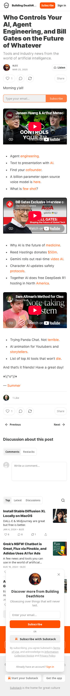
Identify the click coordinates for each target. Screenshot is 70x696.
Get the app (54, 678)
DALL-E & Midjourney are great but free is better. (24, 523)
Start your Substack (24, 678)
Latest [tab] (18, 500)
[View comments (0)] (20, 78)
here (36, 182)
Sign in (62, 5)
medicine (53, 245)
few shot (29, 189)
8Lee (15, 65)
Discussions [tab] (33, 500)
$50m (52, 252)
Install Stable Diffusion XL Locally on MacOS (24, 513)
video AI (57, 259)
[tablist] (20, 452)
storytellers (18, 352)
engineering (29, 156)
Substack (16, 688)
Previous (15, 424)
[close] (59, 574)
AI (51, 163)
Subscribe (47, 5)
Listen (61, 67)
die (58, 359)
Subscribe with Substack (38, 639)
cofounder (33, 170)
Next (57, 424)
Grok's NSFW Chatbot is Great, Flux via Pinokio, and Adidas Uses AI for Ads (24, 548)
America (42, 283)
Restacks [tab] (28, 452)
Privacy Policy (47, 655)
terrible (53, 340)
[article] (35, 523)
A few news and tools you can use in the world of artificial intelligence (23, 560)
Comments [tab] (12, 452)
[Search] (63, 500)
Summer (13, 386)
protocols (17, 271)
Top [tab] (7, 500)
